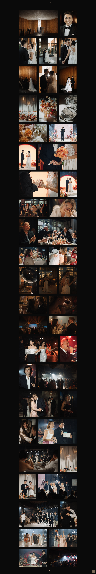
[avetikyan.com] (48, 3)
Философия (60, 7)
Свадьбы (35, 7)
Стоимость (48, 7)
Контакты (54, 7)
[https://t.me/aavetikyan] (49, 571)
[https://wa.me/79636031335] (46, 571)
